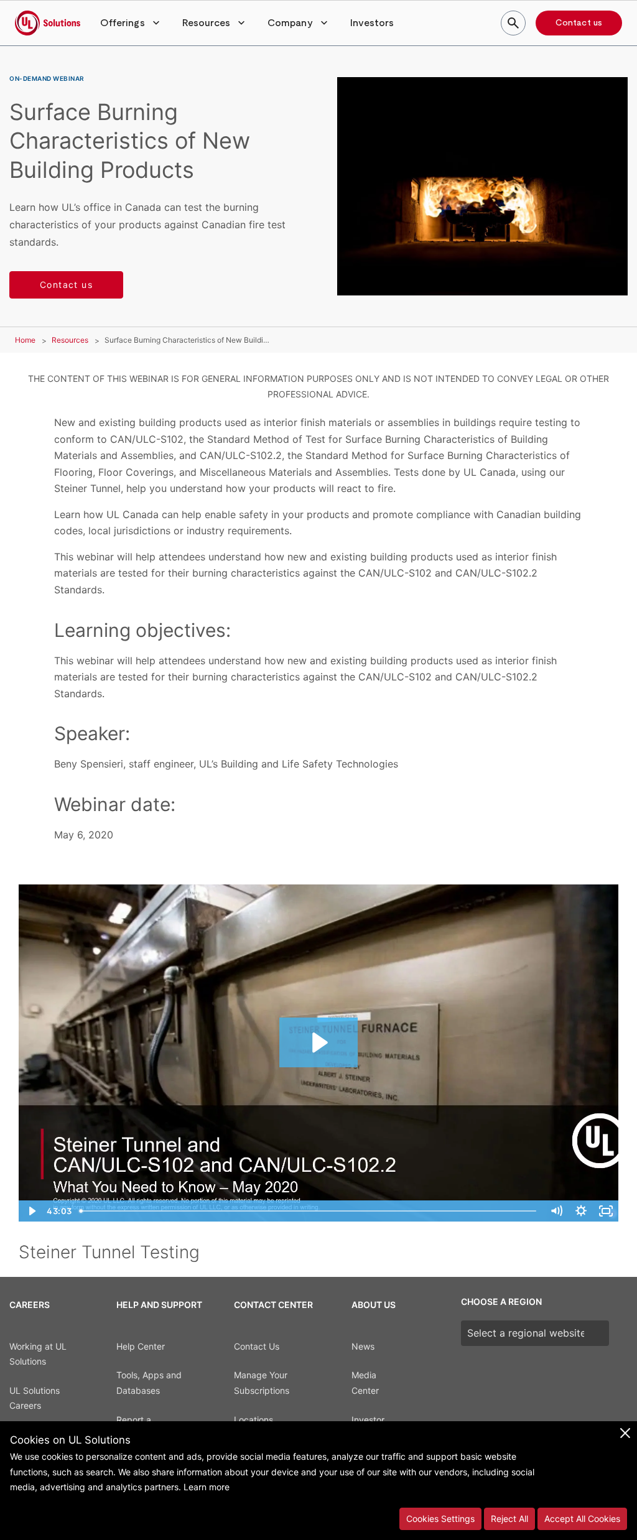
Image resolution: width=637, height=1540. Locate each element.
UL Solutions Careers (34, 1398)
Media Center (365, 1383)
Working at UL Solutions (38, 1354)
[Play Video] (31, 1211)
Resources (70, 340)
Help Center (140, 1346)
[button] (131, 23)
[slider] (309, 1211)
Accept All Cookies (582, 1518)
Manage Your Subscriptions (261, 1383)
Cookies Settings (440, 1518)
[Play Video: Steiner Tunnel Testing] (318, 1042)
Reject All (509, 1518)
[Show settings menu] (581, 1211)
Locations (253, 1419)
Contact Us (256, 1346)
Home (25, 340)
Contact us (579, 23)
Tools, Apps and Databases (149, 1383)
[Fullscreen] (605, 1211)
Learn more (207, 1487)
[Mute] (556, 1211)
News (362, 1346)
